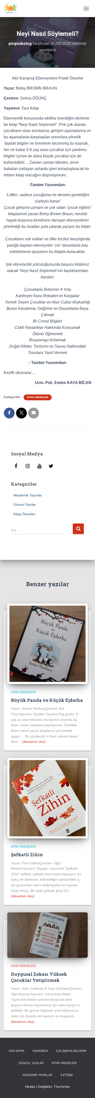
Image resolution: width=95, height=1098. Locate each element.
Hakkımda (40, 1051)
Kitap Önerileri (37, 397)
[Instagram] (27, 466)
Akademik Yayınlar (27, 495)
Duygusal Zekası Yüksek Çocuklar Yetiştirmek (39, 977)
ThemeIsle (62, 1086)
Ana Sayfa (16, 1051)
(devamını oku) (34, 742)
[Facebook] (16, 466)
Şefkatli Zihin (27, 854)
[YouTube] (39, 466)
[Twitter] (51, 466)
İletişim (67, 1075)
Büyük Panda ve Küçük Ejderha (47, 700)
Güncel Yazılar (24, 504)
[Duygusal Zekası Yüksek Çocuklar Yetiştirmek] (47, 935)
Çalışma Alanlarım (71, 1051)
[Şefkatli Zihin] (47, 798)
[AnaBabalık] (12, 8)
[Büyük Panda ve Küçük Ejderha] (47, 643)
